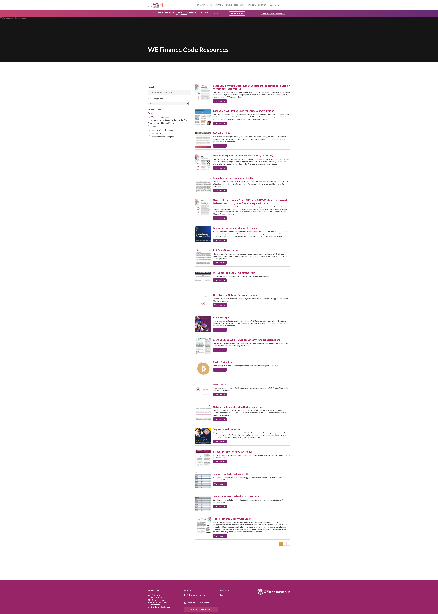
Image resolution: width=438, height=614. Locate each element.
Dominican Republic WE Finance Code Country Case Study (243, 155)
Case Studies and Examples (162, 136)
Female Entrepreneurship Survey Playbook (235, 228)
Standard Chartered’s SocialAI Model (232, 451)
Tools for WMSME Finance (162, 130)
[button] (237, 13)
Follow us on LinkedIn (196, 595)
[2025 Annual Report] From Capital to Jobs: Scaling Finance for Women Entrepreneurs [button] (181, 13)
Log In (222, 595)
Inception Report (222, 317)
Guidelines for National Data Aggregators (235, 295)
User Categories (155, 98)
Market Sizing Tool (222, 362)
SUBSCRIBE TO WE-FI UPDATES (200, 609)
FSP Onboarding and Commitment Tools (234, 272)
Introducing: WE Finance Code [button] (273, 14)
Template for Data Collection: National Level (236, 496)
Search (151, 87)
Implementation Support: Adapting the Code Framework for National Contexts (168, 121)
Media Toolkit (220, 384)
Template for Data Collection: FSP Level (233, 474)
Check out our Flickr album (198, 602)
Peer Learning (157, 133)
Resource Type (155, 109)
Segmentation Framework (226, 429)
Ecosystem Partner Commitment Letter (233, 178)
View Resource (219, 101)
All (152, 113)
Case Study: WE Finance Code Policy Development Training (243, 110)
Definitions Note (221, 133)
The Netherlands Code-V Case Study (232, 518)
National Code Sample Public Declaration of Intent (239, 406)
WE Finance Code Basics (161, 117)
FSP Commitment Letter (226, 250)
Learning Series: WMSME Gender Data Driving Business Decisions (246, 339)
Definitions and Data (159, 126)
